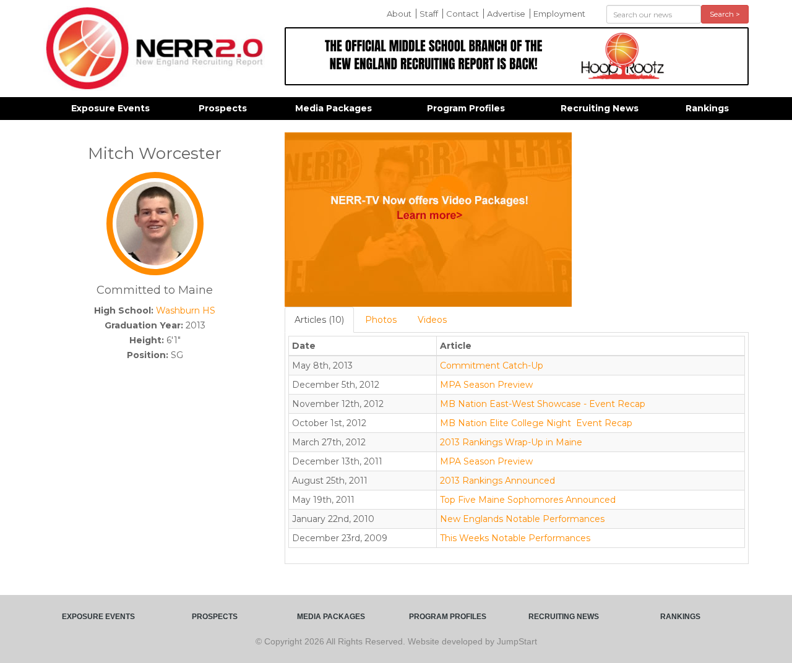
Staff (429, 14)
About (399, 14)
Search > (725, 14)
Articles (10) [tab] (319, 319)
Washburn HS (185, 310)
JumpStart (517, 641)
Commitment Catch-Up (491, 365)
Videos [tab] (432, 319)
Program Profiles (466, 108)
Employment (559, 14)
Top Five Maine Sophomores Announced (528, 499)
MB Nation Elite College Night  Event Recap (536, 423)
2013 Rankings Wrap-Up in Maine (511, 442)
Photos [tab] (381, 319)
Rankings (707, 108)
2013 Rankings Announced (497, 480)
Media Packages (333, 108)
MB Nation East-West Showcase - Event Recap (542, 403)
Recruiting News (600, 108)
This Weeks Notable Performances (515, 538)
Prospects (223, 108)
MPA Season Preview (486, 384)
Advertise (506, 14)
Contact (462, 14)
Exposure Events (110, 108)
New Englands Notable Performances (522, 518)
